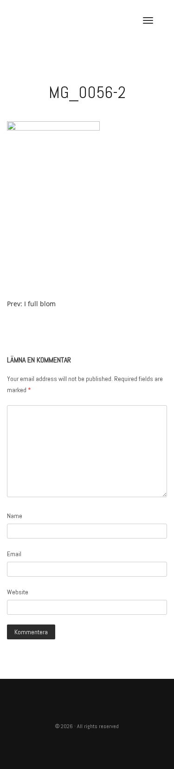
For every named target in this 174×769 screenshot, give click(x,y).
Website (17, 592)
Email (14, 554)
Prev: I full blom (31, 303)
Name (14, 516)
